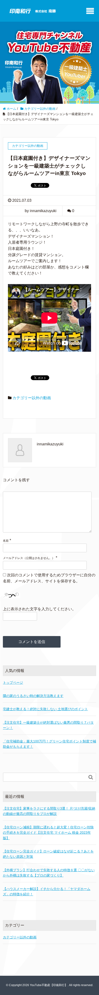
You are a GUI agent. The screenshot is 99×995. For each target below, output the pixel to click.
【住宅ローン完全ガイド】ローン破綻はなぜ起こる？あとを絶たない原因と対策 (48, 853)
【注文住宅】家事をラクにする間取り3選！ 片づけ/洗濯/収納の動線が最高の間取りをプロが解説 (49, 811)
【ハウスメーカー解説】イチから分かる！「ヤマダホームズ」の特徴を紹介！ (46, 891)
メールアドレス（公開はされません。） (29, 558)
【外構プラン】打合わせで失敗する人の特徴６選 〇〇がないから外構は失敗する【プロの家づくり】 (49, 872)
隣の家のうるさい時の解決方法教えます (33, 696)
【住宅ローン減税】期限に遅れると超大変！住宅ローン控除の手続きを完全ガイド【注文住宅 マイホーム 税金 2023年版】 (48, 832)
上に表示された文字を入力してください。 (39, 609)
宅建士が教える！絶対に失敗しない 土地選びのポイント (45, 709)
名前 (6, 540)
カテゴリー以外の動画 (31, 398)
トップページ (13, 682)
